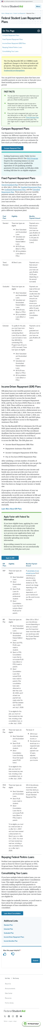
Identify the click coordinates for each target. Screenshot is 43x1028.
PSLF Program (32, 158)
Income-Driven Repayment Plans (14, 937)
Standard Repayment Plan (31, 187)
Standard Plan (8, 925)
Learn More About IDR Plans (12, 508)
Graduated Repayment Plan (15, 189)
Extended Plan (8, 929)
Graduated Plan (9, 933)
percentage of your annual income (32, 571)
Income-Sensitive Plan (11, 941)
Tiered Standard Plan (32, 117)
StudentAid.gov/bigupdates (14, 70)
